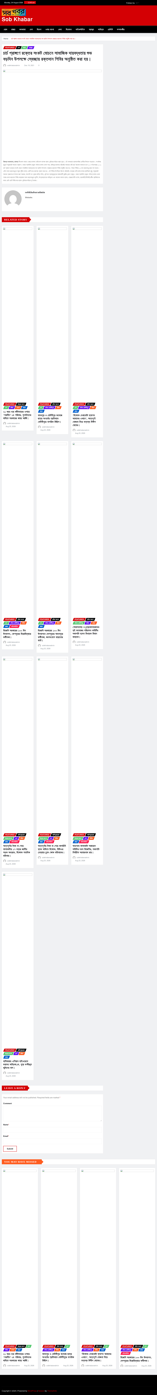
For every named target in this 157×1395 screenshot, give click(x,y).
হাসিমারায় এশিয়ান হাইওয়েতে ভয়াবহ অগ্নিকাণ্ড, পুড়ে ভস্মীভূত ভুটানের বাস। (17, 1064)
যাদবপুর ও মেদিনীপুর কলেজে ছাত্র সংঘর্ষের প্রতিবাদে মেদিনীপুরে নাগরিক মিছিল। (50, 418)
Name (6, 1124)
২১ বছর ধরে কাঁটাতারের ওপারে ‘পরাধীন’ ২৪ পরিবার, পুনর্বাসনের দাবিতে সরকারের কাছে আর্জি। (17, 415)
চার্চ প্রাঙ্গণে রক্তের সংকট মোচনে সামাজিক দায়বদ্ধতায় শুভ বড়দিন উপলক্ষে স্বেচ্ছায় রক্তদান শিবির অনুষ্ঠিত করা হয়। (43, 38)
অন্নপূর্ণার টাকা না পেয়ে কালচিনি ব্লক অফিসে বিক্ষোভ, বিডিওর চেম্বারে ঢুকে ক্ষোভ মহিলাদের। (52, 849)
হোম (5, 29)
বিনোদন (69, 29)
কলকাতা (22, 29)
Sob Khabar (17, 19)
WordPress (32, 1390)
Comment (7, 1103)
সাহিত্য (101, 29)
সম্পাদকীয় (120, 29)
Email (6, 1136)
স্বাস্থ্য (91, 29)
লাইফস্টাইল (80, 29)
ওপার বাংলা (50, 29)
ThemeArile (52, 1390)
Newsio (41, 1390)
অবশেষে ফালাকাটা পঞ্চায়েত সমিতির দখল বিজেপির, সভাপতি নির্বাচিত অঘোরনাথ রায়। (86, 849)
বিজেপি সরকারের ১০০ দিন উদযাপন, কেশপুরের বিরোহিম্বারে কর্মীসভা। (17, 633)
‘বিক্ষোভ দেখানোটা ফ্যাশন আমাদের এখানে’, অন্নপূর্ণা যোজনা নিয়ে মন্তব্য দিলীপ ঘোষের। (96, 1357)
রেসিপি (110, 29)
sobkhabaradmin (13, 65)
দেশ (31, 29)
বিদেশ (39, 29)
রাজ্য (13, 29)
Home (6, 38)
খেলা (60, 29)
